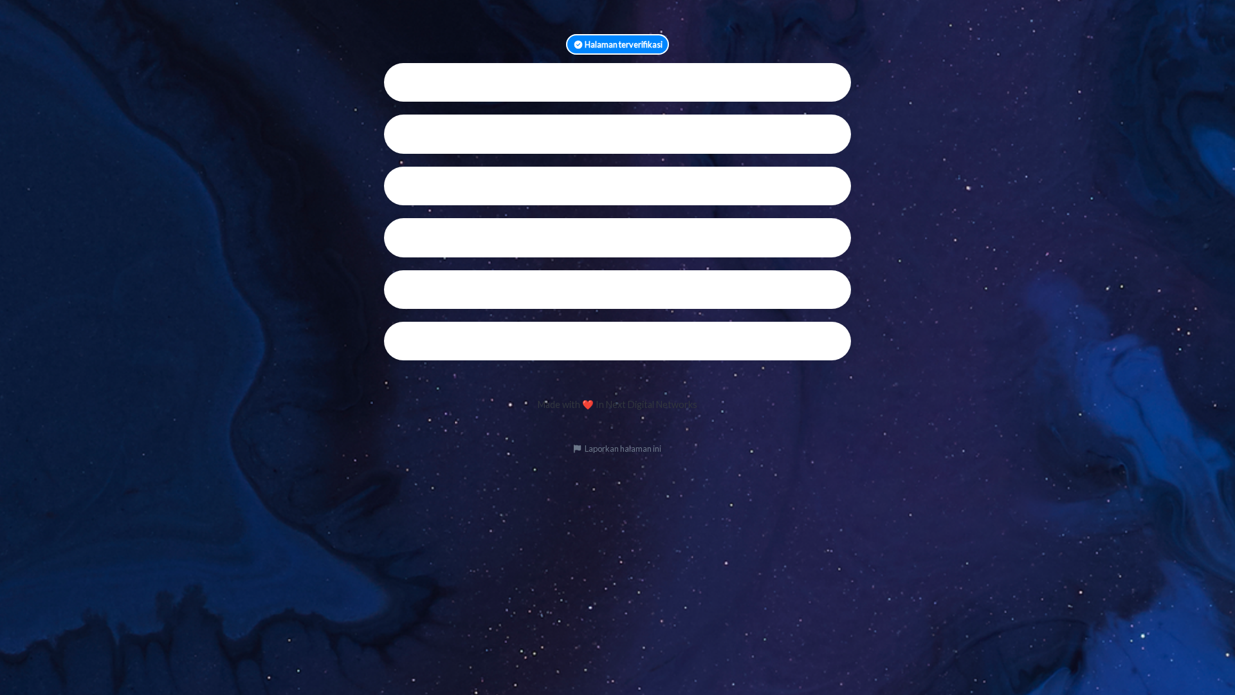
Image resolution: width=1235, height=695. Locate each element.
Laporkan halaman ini (622, 448)
